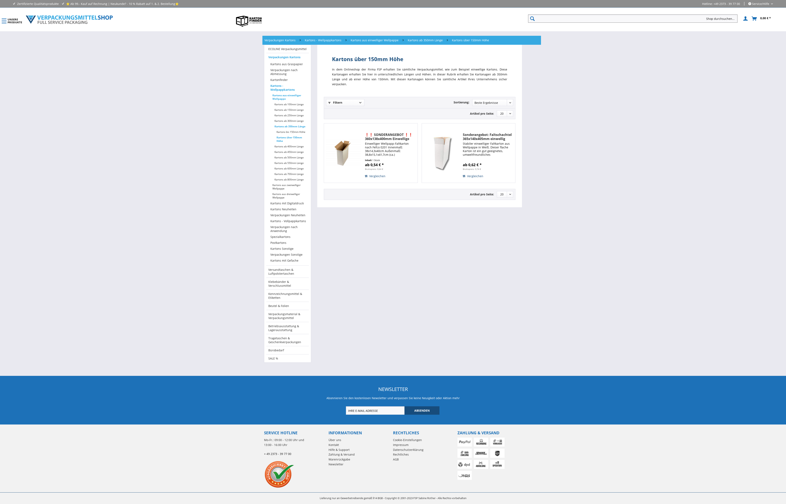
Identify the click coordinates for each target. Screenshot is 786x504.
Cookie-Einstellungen (407, 440)
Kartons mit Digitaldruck (287, 203)
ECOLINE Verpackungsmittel (287, 49)
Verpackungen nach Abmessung (284, 72)
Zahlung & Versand (342, 454)
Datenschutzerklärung (408, 450)
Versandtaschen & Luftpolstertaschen (281, 272)
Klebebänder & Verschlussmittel (279, 284)
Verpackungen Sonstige (286, 254)
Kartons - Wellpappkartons (282, 88)
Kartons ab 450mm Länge (289, 152)
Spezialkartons (280, 237)
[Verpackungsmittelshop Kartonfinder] (249, 21)
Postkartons (278, 243)
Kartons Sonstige (282, 249)
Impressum (401, 445)
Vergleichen (376, 176)
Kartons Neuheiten (283, 209)
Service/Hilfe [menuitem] (760, 4)
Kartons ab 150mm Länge (289, 110)
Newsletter (336, 464)
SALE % (273, 358)
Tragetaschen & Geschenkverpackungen (284, 340)
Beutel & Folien (278, 306)
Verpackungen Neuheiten (287, 215)
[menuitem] (634, 19)
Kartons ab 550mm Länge (289, 163)
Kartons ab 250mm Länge (289, 115)
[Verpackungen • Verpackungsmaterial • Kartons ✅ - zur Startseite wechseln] (69, 20)
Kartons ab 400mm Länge (289, 146)
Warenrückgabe (339, 459)
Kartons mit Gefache (284, 260)
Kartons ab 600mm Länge (289, 168)
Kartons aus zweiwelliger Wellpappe (286, 186)
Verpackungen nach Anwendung (284, 229)
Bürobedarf (276, 350)
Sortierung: (461, 102)
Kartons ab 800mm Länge (289, 179)
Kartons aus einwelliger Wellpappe (286, 97)
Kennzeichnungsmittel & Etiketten (285, 296)
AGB (396, 459)
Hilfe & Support (339, 450)
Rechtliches (401, 454)
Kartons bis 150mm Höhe (291, 132)
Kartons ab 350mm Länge (289, 126)
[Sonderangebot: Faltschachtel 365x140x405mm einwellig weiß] (441, 153)
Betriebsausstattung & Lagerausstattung (283, 328)
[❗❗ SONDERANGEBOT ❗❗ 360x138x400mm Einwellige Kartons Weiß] (343, 153)
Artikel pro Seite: (482, 113)
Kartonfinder (279, 80)
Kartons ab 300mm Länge (289, 121)
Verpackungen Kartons (284, 57)
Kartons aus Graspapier (286, 64)
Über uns (335, 440)
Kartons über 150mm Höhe (289, 139)
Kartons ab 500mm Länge (289, 157)
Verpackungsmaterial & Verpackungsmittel (284, 316)
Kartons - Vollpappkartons (288, 221)
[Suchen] (532, 19)
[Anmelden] (745, 19)
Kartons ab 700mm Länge (289, 174)
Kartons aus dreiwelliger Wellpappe (286, 195)
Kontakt (334, 445)
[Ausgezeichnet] (295, 474)
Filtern (337, 102)
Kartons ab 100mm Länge (289, 104)
